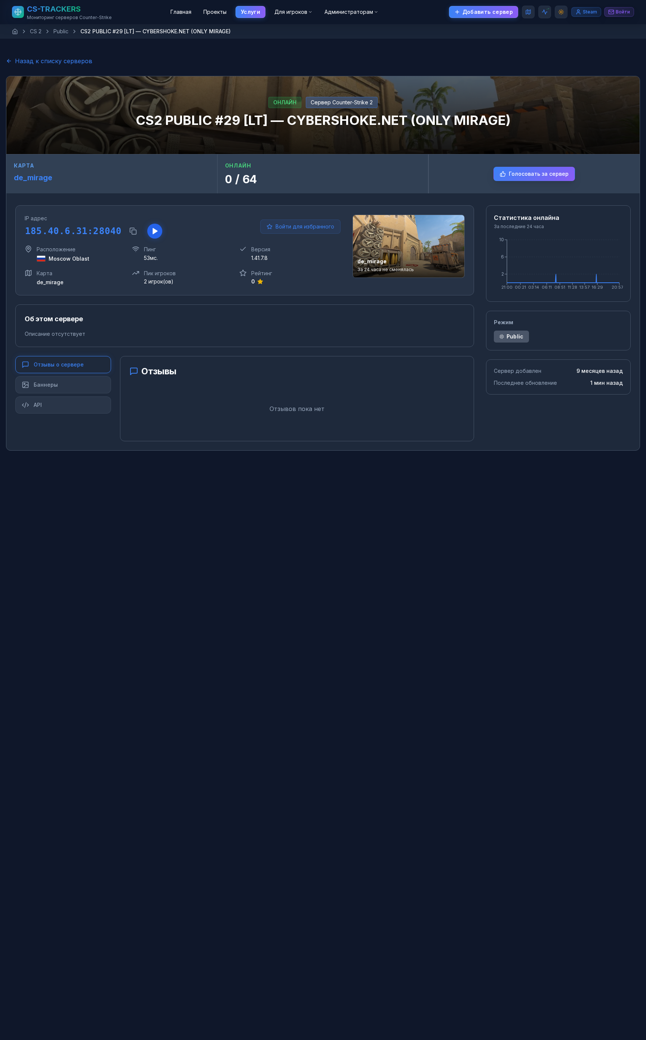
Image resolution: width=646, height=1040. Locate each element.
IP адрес (36, 218)
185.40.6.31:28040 (72, 231)
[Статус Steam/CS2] (544, 12)
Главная (180, 12)
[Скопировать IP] (133, 231)
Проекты (215, 12)
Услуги (250, 12)
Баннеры (46, 384)
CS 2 (35, 31)
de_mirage (33, 177)
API (38, 405)
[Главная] (15, 31)
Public (60, 31)
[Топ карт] (528, 12)
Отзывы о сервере (59, 364)
